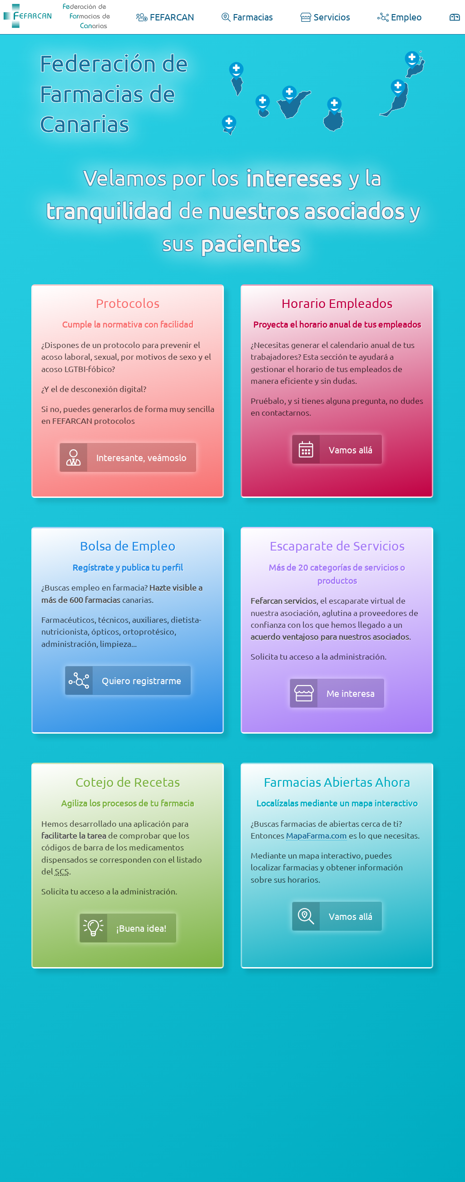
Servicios (331, 16)
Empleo (405, 16)
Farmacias (252, 16)
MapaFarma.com (316, 835)
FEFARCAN (171, 16)
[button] (127, 457)
